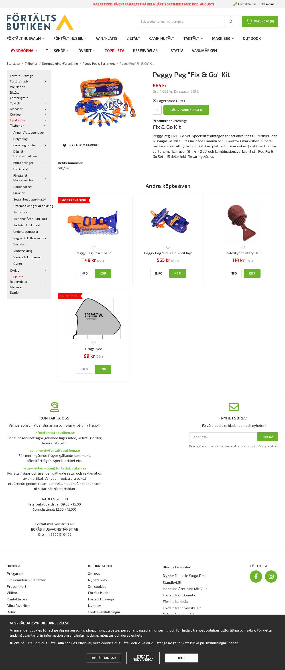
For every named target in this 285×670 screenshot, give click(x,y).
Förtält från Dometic (179, 595)
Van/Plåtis (107, 38)
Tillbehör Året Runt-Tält (30, 219)
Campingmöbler (24, 145)
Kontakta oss (247, 4)
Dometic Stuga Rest (190, 576)
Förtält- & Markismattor (23, 178)
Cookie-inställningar (104, 612)
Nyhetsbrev (97, 580)
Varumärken (204, 50)
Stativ (177, 50)
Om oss (94, 573)
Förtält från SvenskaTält (182, 608)
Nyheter (94, 605)
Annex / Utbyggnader (28, 132)
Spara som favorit (82, 145)
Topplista (114, 50)
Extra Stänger (23, 162)
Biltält (133, 38)
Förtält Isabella (175, 601)
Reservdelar (145, 50)
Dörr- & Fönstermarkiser (25, 154)
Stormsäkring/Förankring (30, 206)
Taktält (191, 38)
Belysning (20, 139)
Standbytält (172, 582)
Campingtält (162, 38)
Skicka (268, 437)
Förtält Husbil (68, 38)
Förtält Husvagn (24, 38)
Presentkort (16, 586)
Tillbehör (55, 50)
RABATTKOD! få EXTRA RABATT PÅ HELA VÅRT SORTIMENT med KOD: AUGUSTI (154, 4)
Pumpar (18, 193)
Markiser (221, 38)
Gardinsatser (22, 187)
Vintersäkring (23, 251)
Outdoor (252, 38)
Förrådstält (21, 169)
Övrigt (85, 50)
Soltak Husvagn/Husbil (29, 199)
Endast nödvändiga (143, 657)
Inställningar (104, 658)
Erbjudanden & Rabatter (26, 580)
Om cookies (97, 586)
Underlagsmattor (25, 231)
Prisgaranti (15, 573)
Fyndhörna (22, 50)
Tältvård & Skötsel (26, 225)
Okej (181, 658)
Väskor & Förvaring (27, 257)
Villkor (12, 592)
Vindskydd (20, 244)
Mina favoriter (18, 605)
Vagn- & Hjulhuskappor (29, 238)
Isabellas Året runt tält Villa (185, 588)
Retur (11, 612)
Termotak (20, 212)
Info (84, 273)
